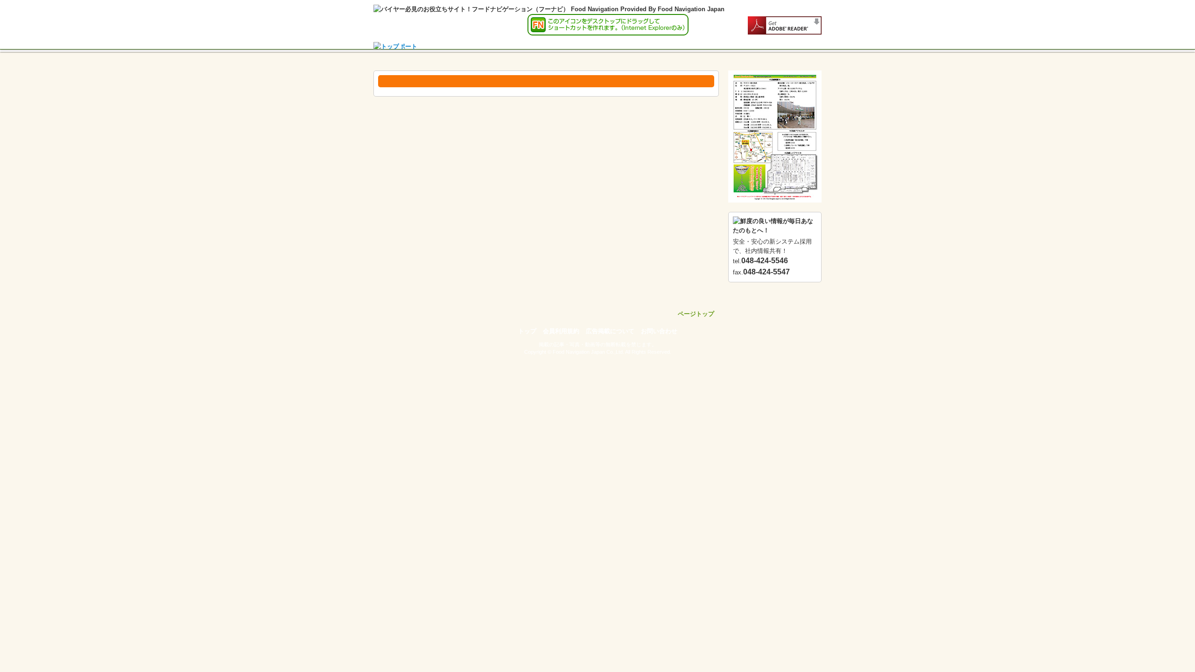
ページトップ (696, 313)
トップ (527, 331)
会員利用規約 (561, 331)
